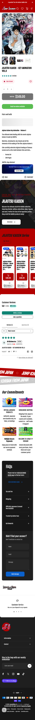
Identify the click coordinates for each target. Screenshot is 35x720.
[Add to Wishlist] (30, 81)
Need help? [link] (30, 177)
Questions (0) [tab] (25, 325)
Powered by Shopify (26, 706)
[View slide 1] (14, 612)
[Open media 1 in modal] (30, 17)
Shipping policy (27, 709)
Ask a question (17, 317)
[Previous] (3, 2)
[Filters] (4, 331)
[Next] (32, 2)
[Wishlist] (22, 8)
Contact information (10, 711)
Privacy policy (13, 709)
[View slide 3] (19, 612)
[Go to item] (5, 61)
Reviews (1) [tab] (10, 325)
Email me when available (17, 106)
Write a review (17, 313)
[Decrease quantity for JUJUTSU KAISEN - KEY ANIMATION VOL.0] (4, 89)
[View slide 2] (16, 612)
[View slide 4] (21, 612)
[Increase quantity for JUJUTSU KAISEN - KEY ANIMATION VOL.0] (11, 89)
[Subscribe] (30, 666)
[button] (7, 76)
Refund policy (7, 709)
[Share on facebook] (28, 351)
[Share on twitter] (32, 351)
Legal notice (17, 711)
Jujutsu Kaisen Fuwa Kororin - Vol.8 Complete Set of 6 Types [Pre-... (21, 265)
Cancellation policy (24, 711)
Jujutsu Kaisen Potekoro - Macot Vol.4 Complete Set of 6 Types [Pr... (8, 265)
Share (6, 177)
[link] (9, 402)
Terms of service (20, 709)
